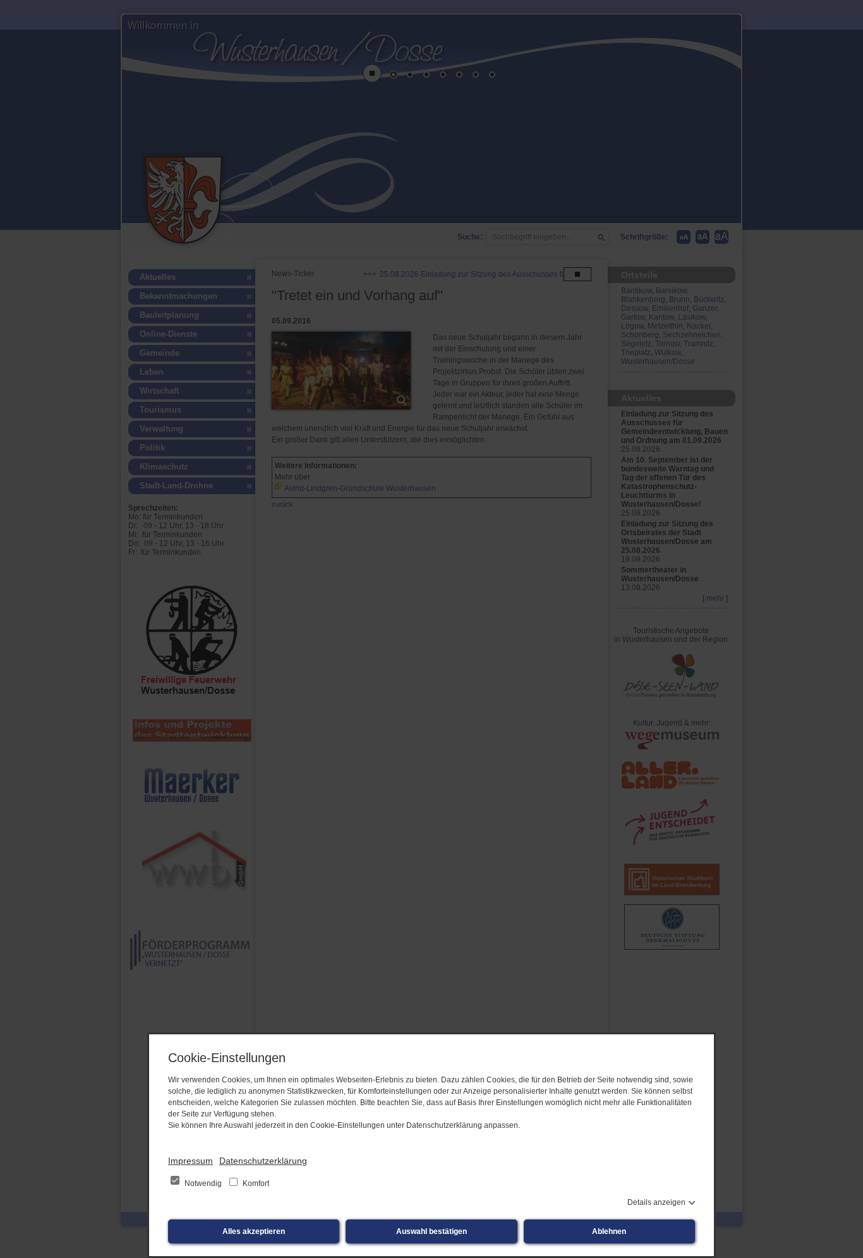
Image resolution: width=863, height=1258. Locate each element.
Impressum (190, 1161)
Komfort (255, 1183)
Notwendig (203, 1183)
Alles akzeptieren (253, 1231)
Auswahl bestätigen (431, 1231)
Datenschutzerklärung (263, 1161)
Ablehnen (609, 1231)
